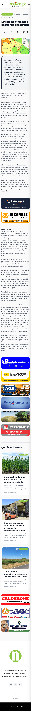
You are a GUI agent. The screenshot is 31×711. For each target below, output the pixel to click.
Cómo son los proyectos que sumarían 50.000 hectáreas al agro (15, 574)
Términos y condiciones (20, 676)
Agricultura (23, 670)
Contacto (22, 673)
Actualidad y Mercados (11, 670)
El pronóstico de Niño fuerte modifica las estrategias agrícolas (14, 479)
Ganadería (9, 673)
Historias (16, 673)
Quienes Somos (8, 676)
